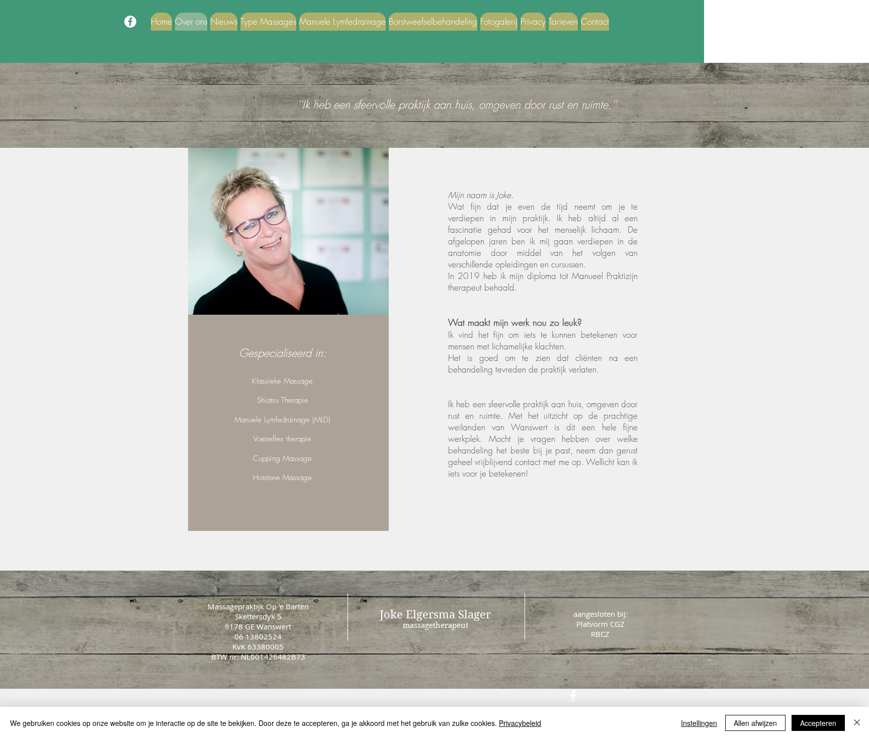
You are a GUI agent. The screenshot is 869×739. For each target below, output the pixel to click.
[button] (268, 22)
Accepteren (818, 723)
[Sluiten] (857, 723)
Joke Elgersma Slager (435, 614)
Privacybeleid (520, 723)
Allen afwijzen (755, 723)
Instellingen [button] (699, 723)
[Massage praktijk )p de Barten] (130, 22)
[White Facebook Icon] (573, 696)
